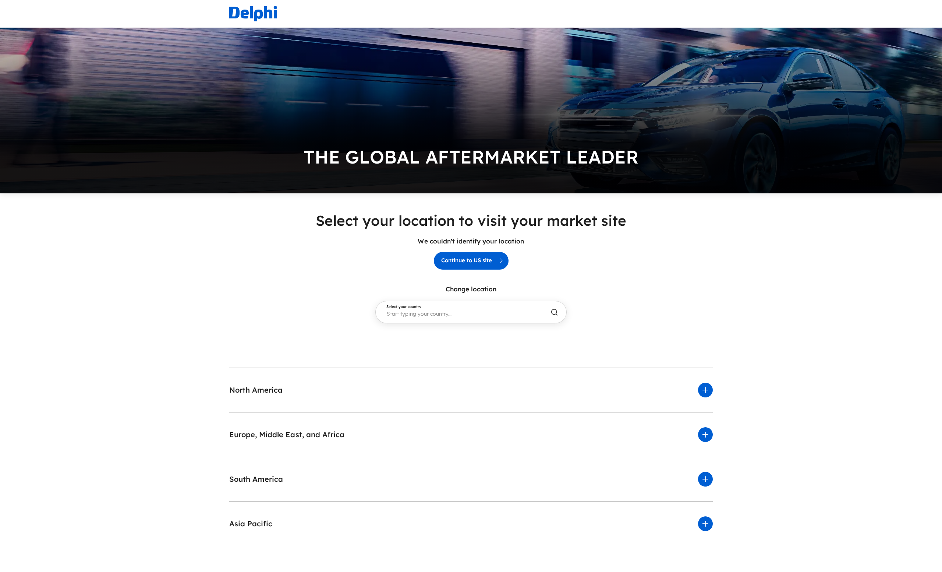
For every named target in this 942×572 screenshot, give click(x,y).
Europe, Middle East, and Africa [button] (286, 434)
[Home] (253, 14)
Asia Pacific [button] (250, 523)
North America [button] (256, 389)
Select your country (403, 307)
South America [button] (256, 479)
